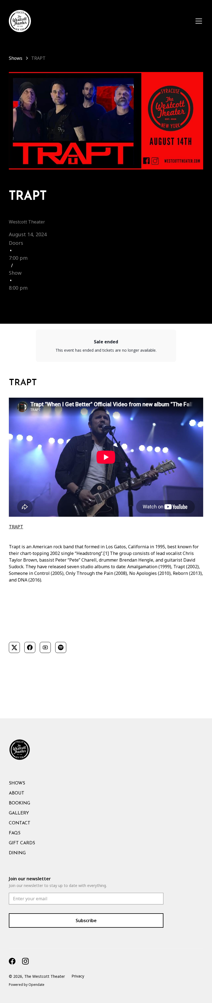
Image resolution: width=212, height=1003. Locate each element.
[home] (20, 21)
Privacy (77, 976)
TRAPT (16, 527)
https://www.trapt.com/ (33, 632)
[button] (197, 21)
